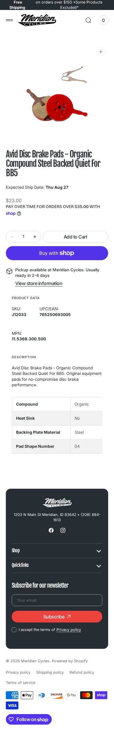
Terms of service (20, 682)
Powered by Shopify (70, 661)
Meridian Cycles (35, 661)
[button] (9, 20)
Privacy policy (68, 629)
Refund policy (82, 672)
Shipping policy (50, 672)
